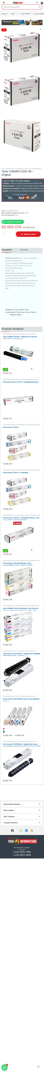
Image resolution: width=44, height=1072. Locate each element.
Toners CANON (25, 14)
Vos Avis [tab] (24, 250)
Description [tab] (7, 250)
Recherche (39, 7)
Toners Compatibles (26, 379)
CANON (19, 315)
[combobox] (19, 7)
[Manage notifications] (38, 1066)
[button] (40, 29)
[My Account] (37, 2)
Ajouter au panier (30, 234)
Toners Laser (27, 168)
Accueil (4, 14)
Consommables (19, 168)
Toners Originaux (36, 168)
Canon (13, 14)
